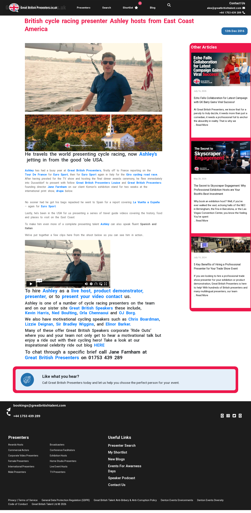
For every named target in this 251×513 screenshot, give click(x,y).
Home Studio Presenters (63, 461)
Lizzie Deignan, (39, 324)
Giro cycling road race (141, 174)
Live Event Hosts (58, 466)
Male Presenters (17, 472)
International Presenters (21, 466)
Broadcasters (57, 444)
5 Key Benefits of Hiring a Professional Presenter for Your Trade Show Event (217, 266)
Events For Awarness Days (124, 468)
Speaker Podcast (121, 478)
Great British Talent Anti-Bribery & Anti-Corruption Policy (125, 500)
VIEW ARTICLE (221, 132)
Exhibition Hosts (58, 455)
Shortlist (131, 5)
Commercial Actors (18, 450)
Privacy (12, 500)
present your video (83, 296)
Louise (115, 182)
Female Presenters (18, 461)
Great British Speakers (91, 308)
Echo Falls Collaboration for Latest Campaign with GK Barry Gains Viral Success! (220, 100)
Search (106, 7)
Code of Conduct (18, 504)
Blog (152, 7)
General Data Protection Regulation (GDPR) (66, 500)
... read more (201, 124)
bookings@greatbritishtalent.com (39, 405)
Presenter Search (122, 445)
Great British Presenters (144, 182)
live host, (81, 291)
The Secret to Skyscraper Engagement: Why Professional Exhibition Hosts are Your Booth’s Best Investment (220, 189)
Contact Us (237, 3)
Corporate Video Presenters (23, 455)
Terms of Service (28, 500)
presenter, (36, 296)
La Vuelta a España (146, 202)
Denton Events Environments (177, 500)
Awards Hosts (15, 444)
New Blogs (116, 459)
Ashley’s (148, 154)
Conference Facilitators (62, 450)
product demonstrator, (118, 291)
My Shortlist (117, 452)
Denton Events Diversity (210, 500)
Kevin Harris (37, 312)
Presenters (83, 7)
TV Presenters (57, 472)
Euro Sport (89, 174)
